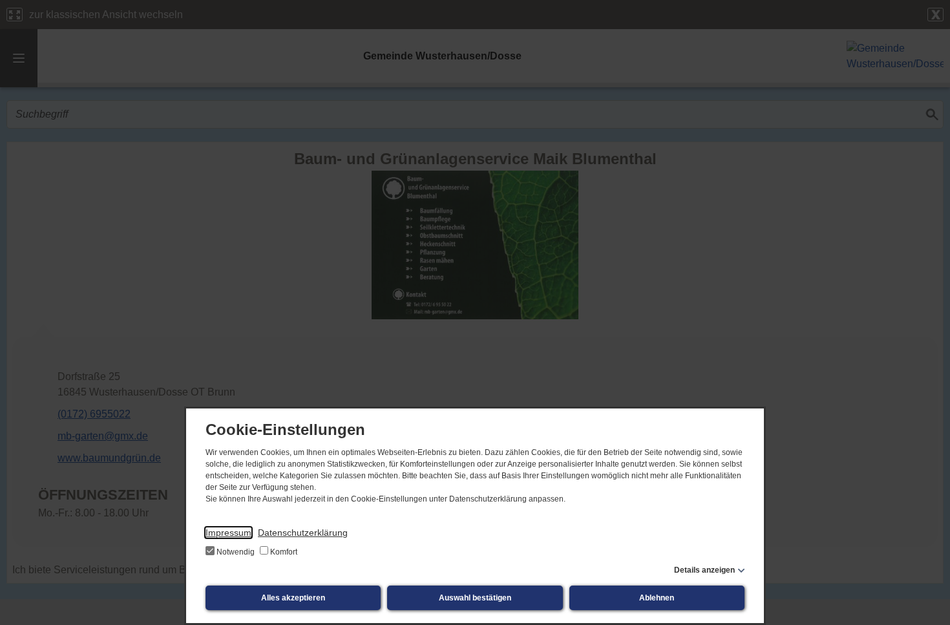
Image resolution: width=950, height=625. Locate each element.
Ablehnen (656, 597)
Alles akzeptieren (293, 597)
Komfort (282, 551)
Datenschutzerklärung (303, 532)
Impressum (228, 532)
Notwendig (236, 551)
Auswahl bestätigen (475, 597)
